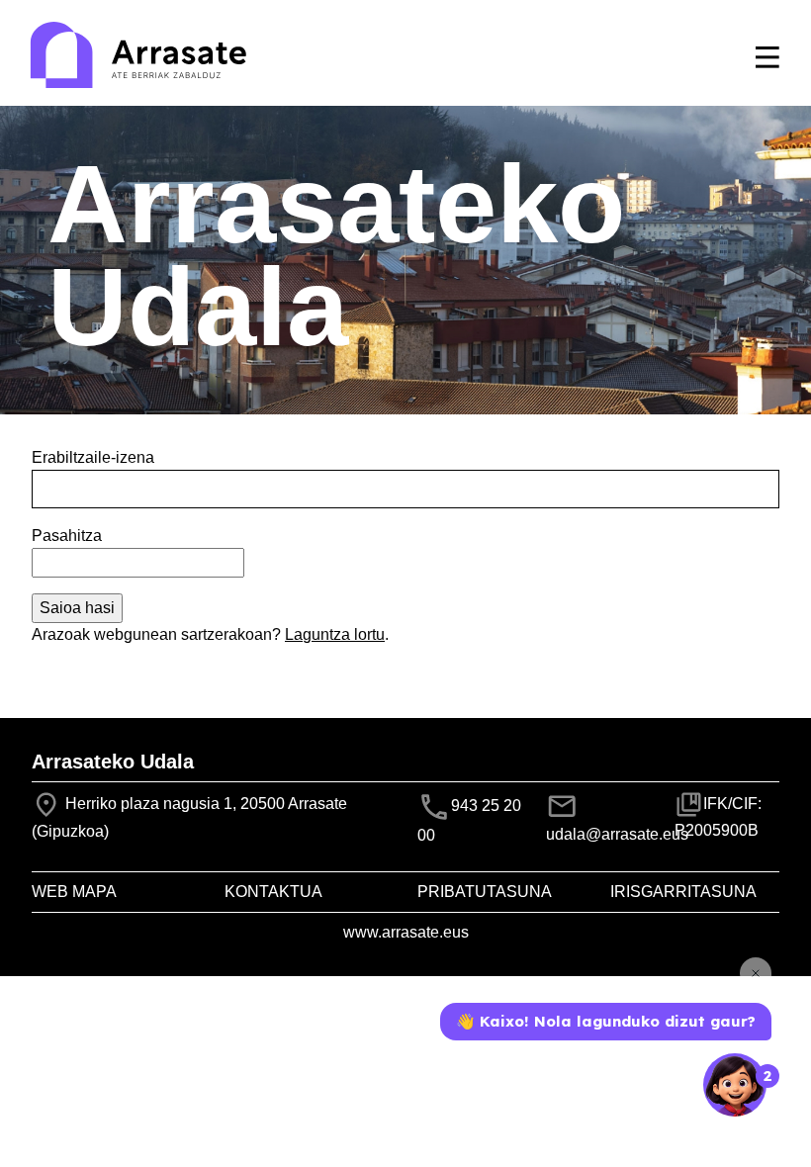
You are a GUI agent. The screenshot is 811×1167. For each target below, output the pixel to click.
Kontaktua (273, 891)
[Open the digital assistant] (734, 1085)
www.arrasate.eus (406, 932)
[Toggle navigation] (767, 57)
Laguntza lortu (335, 634)
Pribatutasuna (484, 891)
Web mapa (74, 891)
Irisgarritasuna (683, 891)
